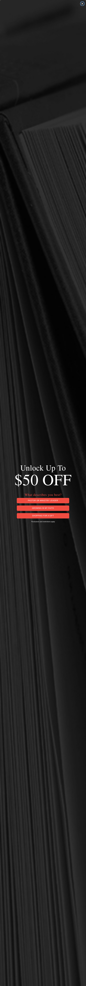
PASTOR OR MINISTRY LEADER (43, 500)
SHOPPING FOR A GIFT (43, 516)
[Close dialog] (82, 4)
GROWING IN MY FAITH (43, 508)
